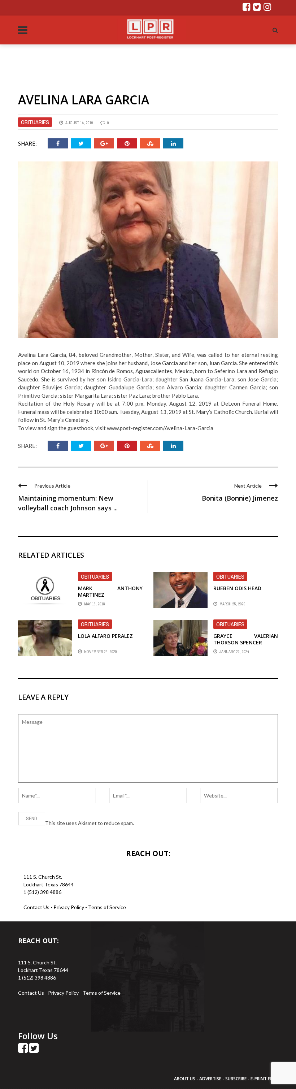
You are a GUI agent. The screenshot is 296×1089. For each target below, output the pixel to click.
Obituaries (35, 122)
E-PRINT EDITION (268, 1079)
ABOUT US (185, 1079)
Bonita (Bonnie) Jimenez (240, 498)
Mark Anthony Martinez (110, 591)
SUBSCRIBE (236, 1079)
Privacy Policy (69, 907)
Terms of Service (107, 907)
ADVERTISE (210, 1079)
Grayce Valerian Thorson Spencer (245, 639)
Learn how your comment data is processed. (184, 823)
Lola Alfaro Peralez (105, 635)
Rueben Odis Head (237, 588)
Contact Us (36, 907)
